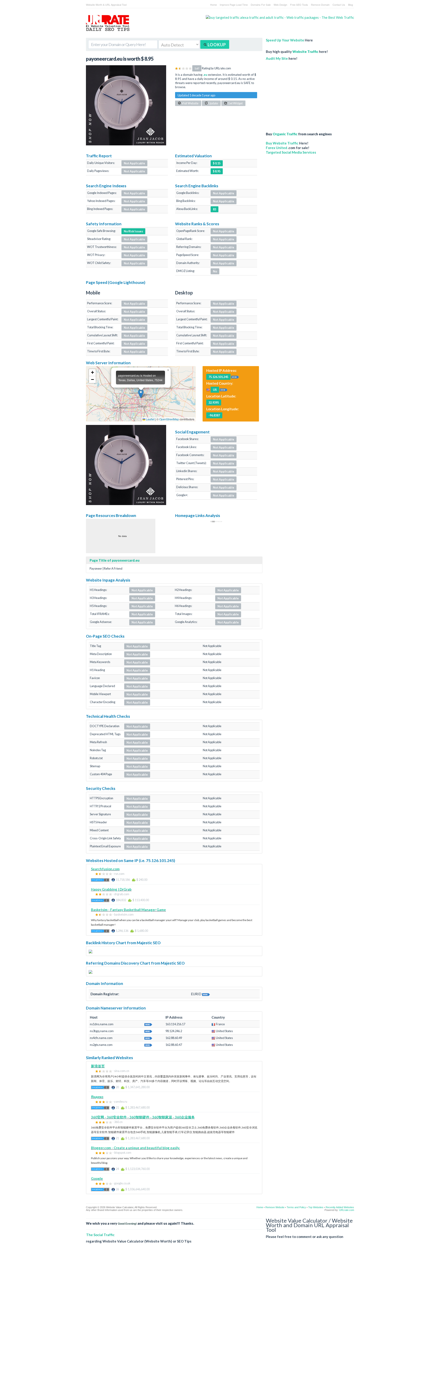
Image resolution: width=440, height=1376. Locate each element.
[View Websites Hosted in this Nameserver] (148, 1024)
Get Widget (235, 103)
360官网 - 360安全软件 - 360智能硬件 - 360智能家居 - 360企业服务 (143, 1117)
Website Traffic (305, 51)
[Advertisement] (301, 93)
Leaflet (149, 419)
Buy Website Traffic (282, 143)
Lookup (216, 44)
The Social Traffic (100, 1235)
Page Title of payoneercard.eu (115, 560)
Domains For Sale (261, 4)
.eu (205, 74)
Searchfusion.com (105, 869)
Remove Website (274, 1207)
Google (97, 1178)
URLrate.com (346, 1210)
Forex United (276, 148)
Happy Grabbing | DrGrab (111, 889)
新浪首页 (98, 1066)
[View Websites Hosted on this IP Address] (235, 377)
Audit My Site (277, 58)
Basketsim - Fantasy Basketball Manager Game (128, 910)
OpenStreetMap (169, 419)
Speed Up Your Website (285, 40)
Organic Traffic (285, 134)
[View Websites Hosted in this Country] (224, 389)
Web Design (280, 4)
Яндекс (97, 1097)
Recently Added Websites (340, 1207)
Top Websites (315, 1207)
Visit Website (189, 103)
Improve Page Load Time (234, 4)
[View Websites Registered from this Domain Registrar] (206, 994)
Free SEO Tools (299, 4)
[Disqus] (220, 1313)
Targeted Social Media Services (291, 152)
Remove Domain (320, 4)
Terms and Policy (296, 1207)
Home (213, 4)
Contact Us (339, 4)
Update (213, 103)
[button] (141, 393)
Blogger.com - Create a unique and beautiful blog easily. (135, 1148)
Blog (350, 4)
